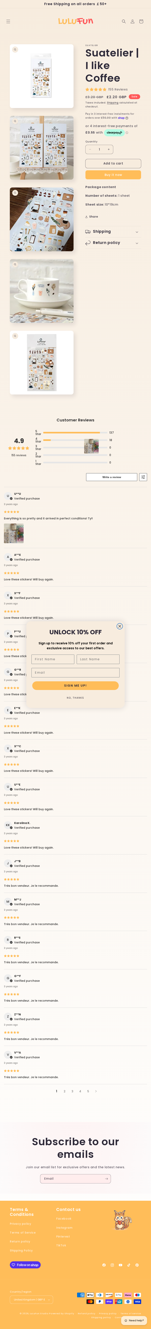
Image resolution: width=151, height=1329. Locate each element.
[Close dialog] (120, 626)
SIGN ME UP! (75, 685)
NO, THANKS (75, 697)
